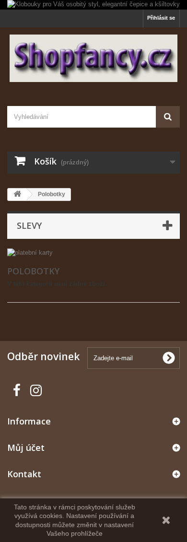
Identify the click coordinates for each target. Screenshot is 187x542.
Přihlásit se (161, 18)
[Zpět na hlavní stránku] (17, 194)
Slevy (29, 225)
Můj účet (26, 447)
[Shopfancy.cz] (93, 58)
